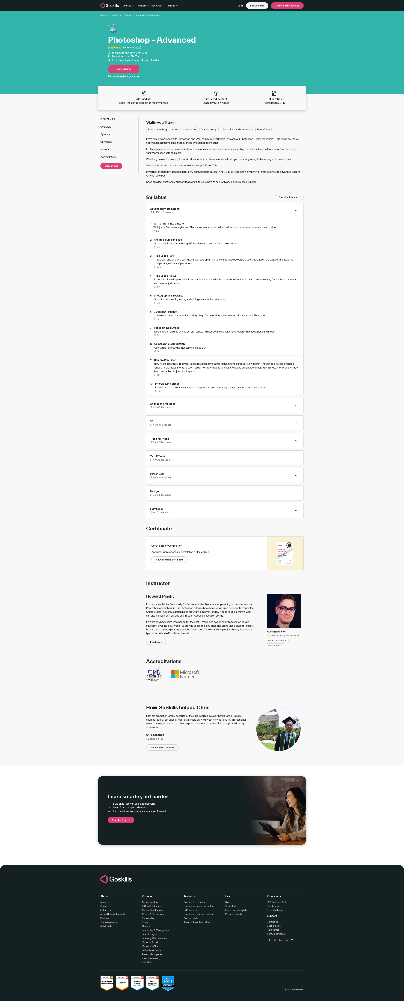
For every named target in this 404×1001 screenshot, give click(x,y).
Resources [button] (157, 5)
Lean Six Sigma (149, 934)
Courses (127, 15)
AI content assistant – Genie (197, 922)
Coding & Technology (153, 914)
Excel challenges (275, 910)
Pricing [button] (172, 5)
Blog (227, 902)
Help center (273, 929)
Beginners (203, 171)
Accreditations (108, 157)
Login (241, 5)
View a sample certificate (169, 559)
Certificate (106, 141)
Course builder (191, 918)
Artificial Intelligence (152, 906)
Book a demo (257, 5)
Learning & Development (154, 938)
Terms (103, 922)
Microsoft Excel (150, 942)
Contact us (272, 921)
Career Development (152, 910)
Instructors (105, 910)
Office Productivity (151, 950)
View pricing (124, 69)
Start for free (119, 820)
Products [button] (142, 5)
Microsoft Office (150, 946)
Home (103, 15)
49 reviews (134, 47)
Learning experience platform (199, 914)
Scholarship (273, 906)
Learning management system (199, 906)
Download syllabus (289, 197)
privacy (113, 922)
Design (114, 15)
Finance (146, 926)
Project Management (152, 954)
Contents (107, 119)
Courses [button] (127, 5)
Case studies (231, 906)
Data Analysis (148, 918)
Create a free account (287, 5)
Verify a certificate (276, 933)
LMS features (190, 910)
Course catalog (150, 902)
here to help (213, 181)
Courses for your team (195, 902)
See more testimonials (162, 747)
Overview (105, 126)
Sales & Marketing (151, 958)
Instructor (105, 149)
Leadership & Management (155, 930)
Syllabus (105, 134)
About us (104, 902)
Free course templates (236, 910)
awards (121, 914)
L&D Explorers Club (277, 902)
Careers (104, 906)
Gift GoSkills (106, 926)
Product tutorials (233, 914)
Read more (156, 642)
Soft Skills (147, 962)
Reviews (104, 918)
